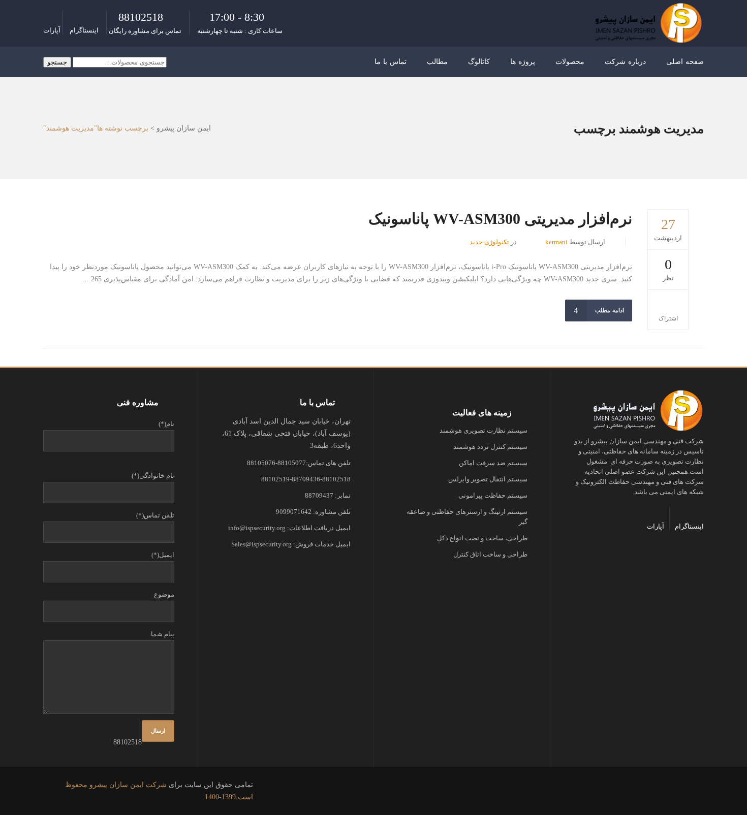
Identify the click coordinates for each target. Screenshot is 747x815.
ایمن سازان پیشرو (184, 128)
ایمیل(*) (162, 555)
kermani (556, 242)
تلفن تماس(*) (155, 515)
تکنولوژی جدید (489, 242)
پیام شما (162, 634)
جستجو (57, 62)
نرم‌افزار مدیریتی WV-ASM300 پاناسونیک (500, 218)
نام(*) (166, 424)
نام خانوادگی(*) (153, 475)
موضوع (164, 594)
